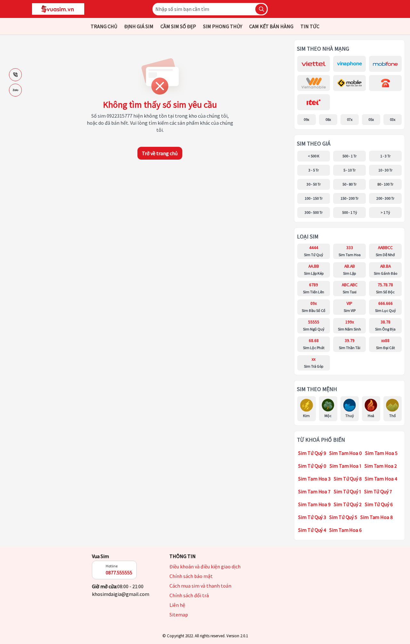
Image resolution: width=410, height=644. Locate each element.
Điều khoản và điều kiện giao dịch (205, 566)
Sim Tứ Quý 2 (348, 504)
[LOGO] (58, 9)
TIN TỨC (309, 26)
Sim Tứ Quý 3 (312, 517)
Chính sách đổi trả (189, 595)
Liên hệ (177, 605)
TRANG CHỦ (104, 26)
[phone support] (15, 74)
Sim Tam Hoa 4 (381, 478)
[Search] (261, 9)
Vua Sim (100, 556)
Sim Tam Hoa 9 (314, 504)
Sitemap (178, 614)
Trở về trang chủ (160, 153)
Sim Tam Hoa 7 (314, 491)
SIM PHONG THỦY (222, 26)
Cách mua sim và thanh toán (200, 585)
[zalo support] (15, 90)
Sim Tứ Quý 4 (312, 530)
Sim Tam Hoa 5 (381, 453)
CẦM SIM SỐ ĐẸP (178, 26)
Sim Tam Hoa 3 (314, 478)
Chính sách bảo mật (191, 576)
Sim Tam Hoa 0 (345, 453)
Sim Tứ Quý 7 (378, 491)
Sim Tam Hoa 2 (381, 466)
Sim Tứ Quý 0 (312, 466)
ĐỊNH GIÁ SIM (138, 26)
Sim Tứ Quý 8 (348, 478)
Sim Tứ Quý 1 (347, 491)
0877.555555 (119, 572)
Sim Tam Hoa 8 (376, 517)
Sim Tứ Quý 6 (379, 504)
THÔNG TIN (182, 556)
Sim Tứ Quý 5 (343, 517)
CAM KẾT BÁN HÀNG (271, 26)
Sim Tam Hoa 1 (345, 466)
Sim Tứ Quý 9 (312, 453)
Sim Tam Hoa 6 (345, 530)
